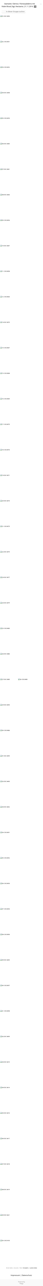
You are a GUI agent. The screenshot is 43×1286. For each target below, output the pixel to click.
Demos (16, 3)
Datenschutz (27, 1275)
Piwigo (21, 1283)
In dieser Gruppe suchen (15, 11)
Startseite (8, 3)
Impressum (15, 1275)
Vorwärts (25, 1268)
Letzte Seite (33, 1268)
